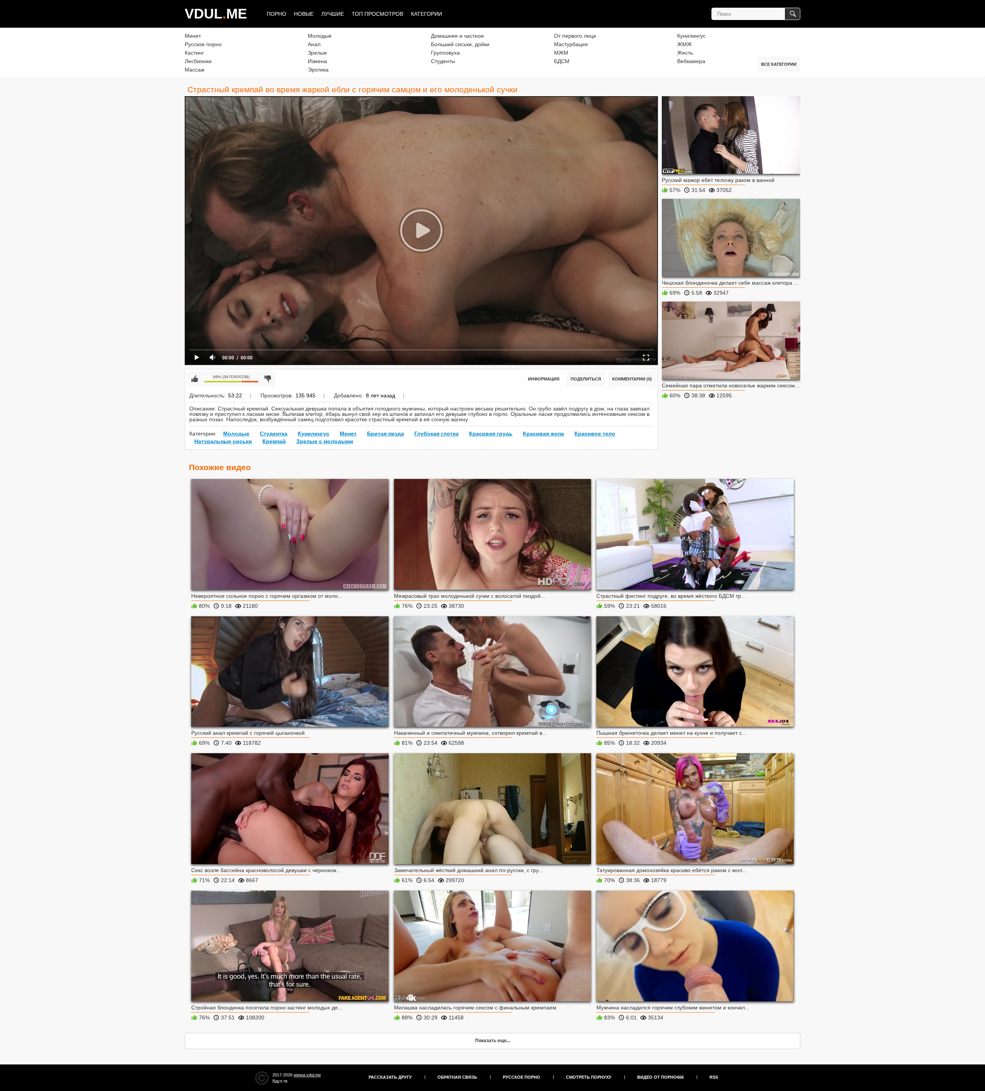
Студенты (443, 61)
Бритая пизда (385, 433)
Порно (276, 14)
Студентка (273, 433)
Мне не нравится (267, 379)
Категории (426, 14)
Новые (304, 14)
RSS (714, 1077)
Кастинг (194, 53)
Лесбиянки (198, 61)
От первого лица (575, 36)
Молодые (320, 36)
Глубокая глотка (436, 433)
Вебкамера (691, 61)
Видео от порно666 (660, 1077)
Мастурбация (571, 44)
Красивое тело (594, 433)
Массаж (194, 70)
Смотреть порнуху (588, 1077)
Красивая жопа (543, 433)
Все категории (778, 64)
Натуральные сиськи (223, 441)
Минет (193, 36)
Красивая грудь (491, 433)
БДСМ (561, 61)
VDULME (216, 14)
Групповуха (445, 53)
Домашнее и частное (457, 36)
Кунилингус (691, 36)
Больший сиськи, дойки (460, 44)
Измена (317, 61)
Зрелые (317, 53)
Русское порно (203, 44)
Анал (314, 44)
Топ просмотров (377, 14)
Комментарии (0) (632, 379)
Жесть (685, 53)
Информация (543, 379)
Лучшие (332, 14)
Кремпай (274, 441)
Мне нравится (194, 379)
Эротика (318, 70)
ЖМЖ (684, 44)
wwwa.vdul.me (307, 1075)
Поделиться (586, 379)
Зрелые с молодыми (324, 441)
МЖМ (561, 53)
